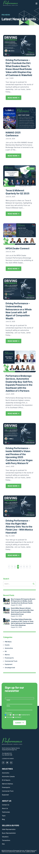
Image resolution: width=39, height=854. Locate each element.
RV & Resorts (6, 780)
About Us (5, 808)
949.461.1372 (8, 753)
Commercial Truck (11, 661)
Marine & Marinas (7, 784)
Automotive (9, 648)
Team (4, 816)
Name (8, 700)
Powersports (9, 658)
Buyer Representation (9, 833)
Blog (3, 819)
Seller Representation (9, 829)
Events (7, 645)
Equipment (8, 664)
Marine (7, 654)
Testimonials (6, 812)
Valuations (5, 837)
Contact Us (5, 805)
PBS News (8, 642)
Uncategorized (10, 667)
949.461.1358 (8, 755)
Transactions (6, 840)
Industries (8, 713)
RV (6, 651)
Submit (18, 723)
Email (8, 706)
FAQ (3, 844)
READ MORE (13, 98)
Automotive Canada (8, 776)
